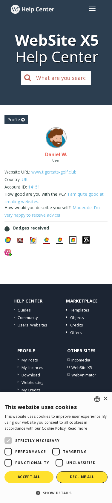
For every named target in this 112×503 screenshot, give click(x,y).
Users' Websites (32, 325)
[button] (56, 492)
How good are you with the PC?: (35, 194)
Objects (77, 317)
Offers (76, 332)
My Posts (30, 360)
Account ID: (15, 187)
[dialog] (56, 447)
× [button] (105, 398)
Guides (24, 310)
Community (28, 317)
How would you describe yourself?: (37, 207)
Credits (76, 325)
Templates (79, 310)
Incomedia (80, 360)
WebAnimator (83, 375)
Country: (12, 179)
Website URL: (17, 172)
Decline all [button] (82, 476)
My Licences (32, 367)
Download (31, 375)
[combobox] (97, 399)
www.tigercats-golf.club (53, 172)
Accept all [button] (29, 476)
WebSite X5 (81, 367)
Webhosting (32, 382)
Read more (78, 428)
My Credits (31, 390)
